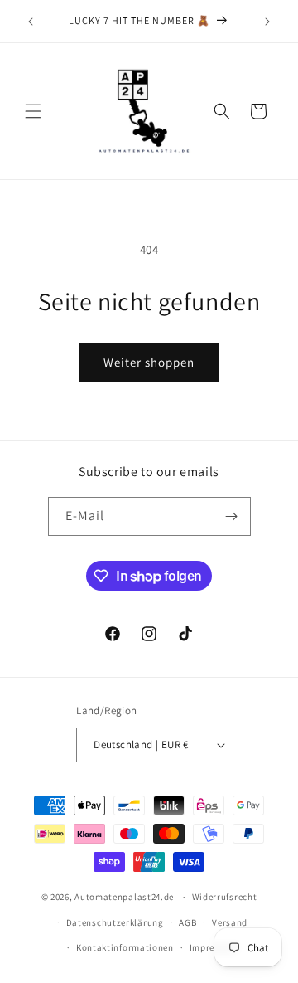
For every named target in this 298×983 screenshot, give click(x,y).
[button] (33, 111)
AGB (187, 922)
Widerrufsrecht (224, 897)
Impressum (214, 947)
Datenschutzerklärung (115, 922)
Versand (230, 922)
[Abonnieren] (232, 516)
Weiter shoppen (149, 362)
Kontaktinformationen (125, 947)
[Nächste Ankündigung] (267, 21)
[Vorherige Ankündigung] (30, 21)
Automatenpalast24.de (124, 897)
